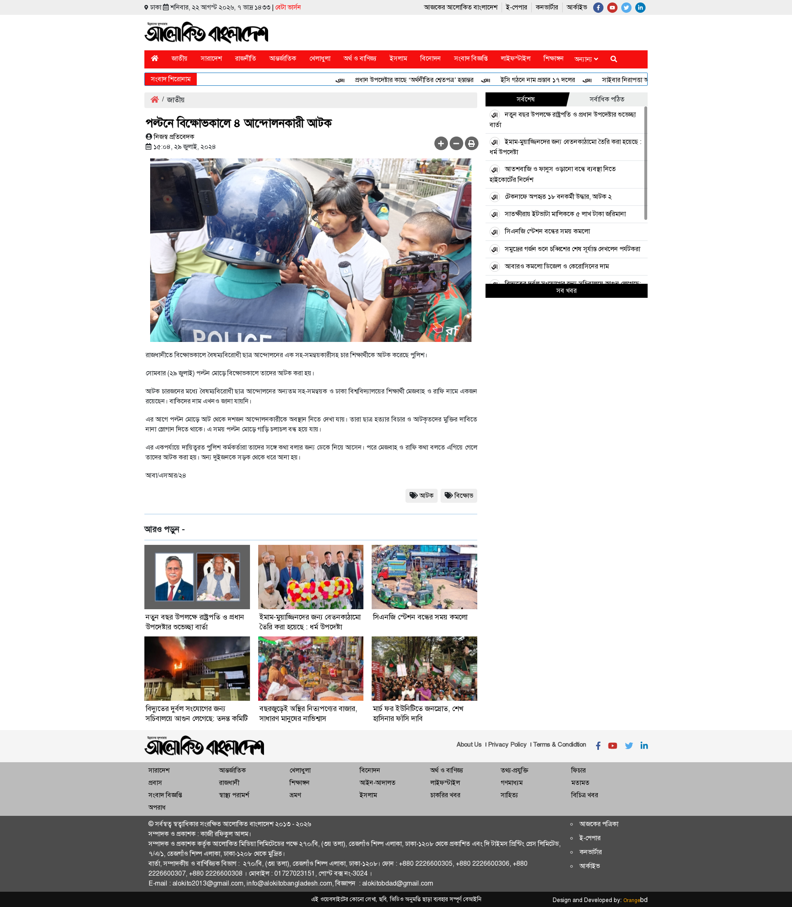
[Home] (154, 58)
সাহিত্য (509, 795)
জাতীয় (180, 58)
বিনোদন (430, 58)
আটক (427, 495)
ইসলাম (398, 58)
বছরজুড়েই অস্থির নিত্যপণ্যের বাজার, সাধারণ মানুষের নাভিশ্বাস (308, 713)
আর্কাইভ (577, 7)
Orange (635, 900)
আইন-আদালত (378, 782)
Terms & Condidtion (559, 744)
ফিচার (578, 770)
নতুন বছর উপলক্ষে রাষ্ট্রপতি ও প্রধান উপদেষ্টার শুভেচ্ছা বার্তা (195, 622)
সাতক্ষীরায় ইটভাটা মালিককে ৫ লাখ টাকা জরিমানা (565, 214)
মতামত (580, 782)
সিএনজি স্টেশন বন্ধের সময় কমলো (420, 617)
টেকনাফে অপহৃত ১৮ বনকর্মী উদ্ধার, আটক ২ (558, 196)
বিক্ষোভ (464, 495)
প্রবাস (155, 782)
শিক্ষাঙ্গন (554, 58)
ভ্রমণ (295, 795)
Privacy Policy (507, 744)
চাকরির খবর (445, 795)
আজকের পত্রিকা (599, 824)
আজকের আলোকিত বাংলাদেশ (460, 7)
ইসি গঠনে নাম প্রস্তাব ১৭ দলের (519, 79)
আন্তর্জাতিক (282, 58)
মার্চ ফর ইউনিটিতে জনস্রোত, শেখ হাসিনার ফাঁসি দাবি (418, 713)
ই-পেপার (516, 7)
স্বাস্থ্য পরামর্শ (234, 795)
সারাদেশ (211, 58)
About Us (469, 744)
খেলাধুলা (319, 58)
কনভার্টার (547, 7)
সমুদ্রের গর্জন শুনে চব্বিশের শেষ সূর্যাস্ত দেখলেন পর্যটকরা (572, 249)
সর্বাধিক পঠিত (607, 99)
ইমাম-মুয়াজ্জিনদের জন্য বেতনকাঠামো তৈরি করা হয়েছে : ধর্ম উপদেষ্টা (310, 622)
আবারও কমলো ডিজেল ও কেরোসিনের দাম (557, 266)
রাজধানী (229, 782)
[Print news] (471, 143)
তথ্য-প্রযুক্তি (514, 770)
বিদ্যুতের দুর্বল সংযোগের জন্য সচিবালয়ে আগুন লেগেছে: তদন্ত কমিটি (197, 713)
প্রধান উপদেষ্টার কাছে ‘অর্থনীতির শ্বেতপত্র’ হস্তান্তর (395, 79)
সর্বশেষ (526, 99)
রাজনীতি (245, 58)
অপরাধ (157, 807)
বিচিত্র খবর (584, 795)
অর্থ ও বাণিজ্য (360, 58)
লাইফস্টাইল (515, 58)
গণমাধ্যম (512, 782)
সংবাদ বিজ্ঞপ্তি (471, 58)
